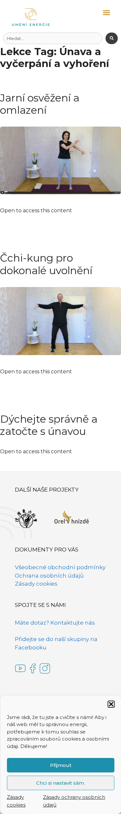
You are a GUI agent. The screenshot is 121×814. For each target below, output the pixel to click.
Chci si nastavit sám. (60, 783)
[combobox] (52, 38)
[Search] (112, 38)
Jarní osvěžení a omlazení (39, 103)
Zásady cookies (36, 583)
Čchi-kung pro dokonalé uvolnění (46, 264)
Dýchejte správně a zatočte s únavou (48, 425)
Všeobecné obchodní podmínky (60, 567)
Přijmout (60, 765)
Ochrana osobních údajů (49, 575)
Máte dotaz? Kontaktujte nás (55, 622)
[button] (111, 704)
